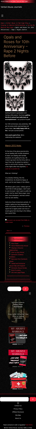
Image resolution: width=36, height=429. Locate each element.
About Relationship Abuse (19, 245)
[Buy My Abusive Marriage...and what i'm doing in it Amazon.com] (18, 222)
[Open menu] (2, 15)
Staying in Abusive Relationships (13, 25)
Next (8, 230)
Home (2, 23)
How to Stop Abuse (17, 252)
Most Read (14, 243)
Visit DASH (29, 425)
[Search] (25, 289)
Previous (26, 226)
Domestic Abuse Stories (19, 268)
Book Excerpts (16, 270)
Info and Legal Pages (18, 272)
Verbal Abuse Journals (11, 7)
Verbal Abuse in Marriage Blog (17, 23)
